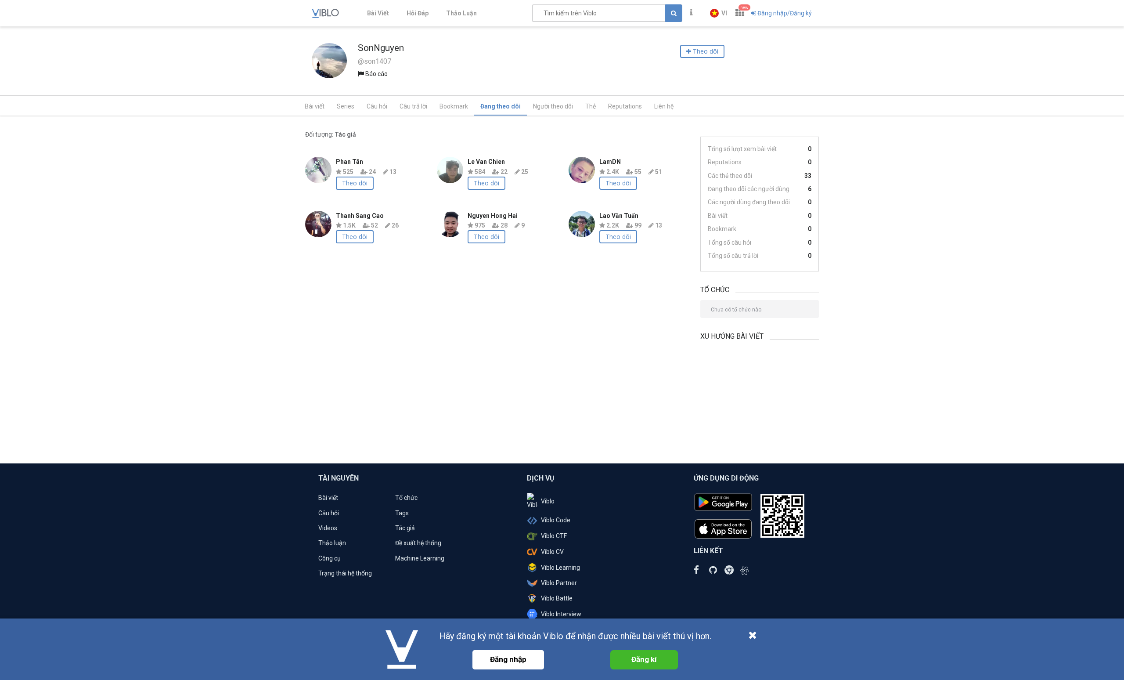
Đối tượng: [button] (330, 134)
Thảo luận (332, 542)
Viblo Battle (557, 598)
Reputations (625, 106)
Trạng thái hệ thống (345, 573)
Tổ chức (406, 497)
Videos (327, 528)
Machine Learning (419, 558)
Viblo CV (552, 551)
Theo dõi (354, 183)
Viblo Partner (559, 582)
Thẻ (590, 106)
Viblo (548, 501)
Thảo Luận (461, 13)
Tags (402, 513)
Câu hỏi (377, 106)
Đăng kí (644, 659)
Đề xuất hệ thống (418, 542)
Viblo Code (555, 520)
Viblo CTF (554, 535)
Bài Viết (378, 13)
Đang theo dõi (500, 106)
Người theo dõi (553, 106)
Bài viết (314, 106)
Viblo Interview (561, 614)
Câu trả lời (413, 106)
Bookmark (454, 106)
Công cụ (329, 558)
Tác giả (405, 528)
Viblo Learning (560, 567)
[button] (718, 13)
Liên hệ (664, 106)
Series (345, 106)
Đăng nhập (508, 659)
